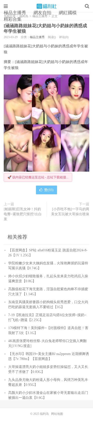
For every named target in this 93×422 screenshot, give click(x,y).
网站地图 (57, 414)
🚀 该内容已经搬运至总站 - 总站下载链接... (37, 177)
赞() (49, 190)
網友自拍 (42, 12)
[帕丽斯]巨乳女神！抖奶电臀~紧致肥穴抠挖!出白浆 (23, 214)
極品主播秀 (15, 12)
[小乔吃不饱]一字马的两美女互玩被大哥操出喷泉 (70, 211)
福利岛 (46, 6)
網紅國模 (68, 12)
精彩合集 (13, 19)
